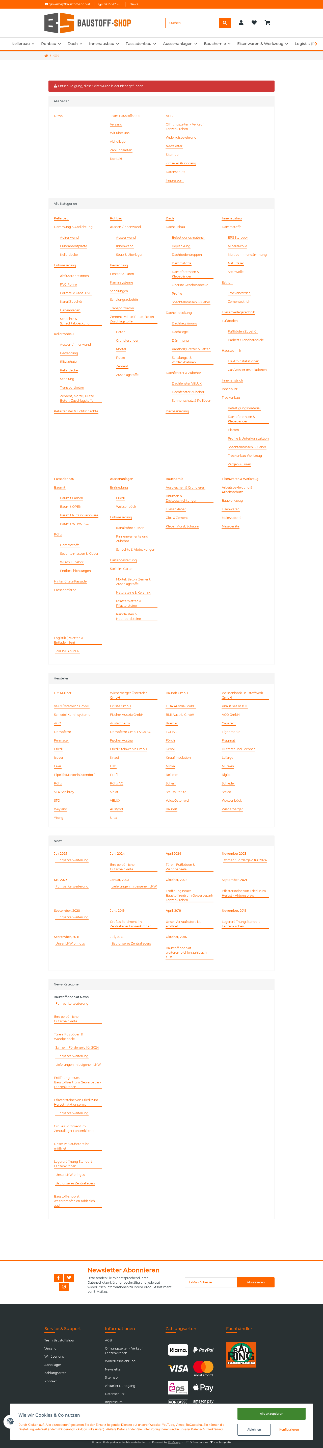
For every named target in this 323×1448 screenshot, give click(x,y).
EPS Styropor (238, 237)
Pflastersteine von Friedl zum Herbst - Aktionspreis (244, 893)
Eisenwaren (230, 509)
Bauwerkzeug (232, 500)
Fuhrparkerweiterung (72, 860)
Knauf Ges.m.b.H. (235, 706)
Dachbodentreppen (187, 255)
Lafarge (227, 757)
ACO (57, 723)
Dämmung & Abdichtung (73, 227)
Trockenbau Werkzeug (245, 456)
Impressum (174, 180)
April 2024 (173, 853)
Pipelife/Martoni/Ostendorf (74, 775)
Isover (58, 757)
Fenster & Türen (122, 274)
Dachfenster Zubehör (188, 392)
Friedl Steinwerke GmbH (128, 749)
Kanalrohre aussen (130, 528)
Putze (120, 358)
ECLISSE (172, 732)
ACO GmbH (231, 715)
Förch (170, 740)
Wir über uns (119, 133)
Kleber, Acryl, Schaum (182, 526)
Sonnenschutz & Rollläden (191, 400)
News (133, 4)
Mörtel (121, 349)
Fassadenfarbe (65, 590)
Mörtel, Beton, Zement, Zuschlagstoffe (133, 581)
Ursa (113, 818)
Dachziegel (180, 332)
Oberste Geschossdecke (190, 285)
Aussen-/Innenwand (75, 344)
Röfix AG (116, 783)
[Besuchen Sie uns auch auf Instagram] (64, 1287)
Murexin (228, 766)
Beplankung (181, 246)
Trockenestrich (239, 293)
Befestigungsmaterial (188, 237)
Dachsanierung (177, 411)
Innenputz (229, 389)
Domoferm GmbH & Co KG (130, 732)
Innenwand (124, 246)
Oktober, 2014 (176, 937)
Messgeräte (230, 526)
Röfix (58, 534)
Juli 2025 (60, 853)
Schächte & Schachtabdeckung (75, 321)
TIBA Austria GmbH (181, 706)
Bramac (172, 723)
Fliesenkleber (176, 509)
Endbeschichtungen (75, 571)
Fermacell (61, 740)
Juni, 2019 (117, 910)
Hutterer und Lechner (238, 749)
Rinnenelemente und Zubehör (132, 539)
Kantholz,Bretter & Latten (191, 349)
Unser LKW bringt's (70, 943)
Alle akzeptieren (271, 1413)
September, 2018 (66, 937)
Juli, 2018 (116, 937)
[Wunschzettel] (254, 23)
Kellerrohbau (64, 334)
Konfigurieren (289, 1429)
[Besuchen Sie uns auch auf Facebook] (58, 1278)
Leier (57, 766)
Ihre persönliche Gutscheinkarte (122, 867)
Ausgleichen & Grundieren (185, 487)
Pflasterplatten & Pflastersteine (128, 603)
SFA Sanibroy (64, 792)
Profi (114, 775)
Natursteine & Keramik (133, 592)
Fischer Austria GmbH (127, 715)
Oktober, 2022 (176, 880)
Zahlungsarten (121, 150)
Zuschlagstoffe (127, 375)
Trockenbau (231, 397)
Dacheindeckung (179, 313)
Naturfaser (236, 263)
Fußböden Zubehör (243, 331)
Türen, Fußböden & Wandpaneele (180, 867)
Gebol (170, 749)
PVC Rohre (68, 284)
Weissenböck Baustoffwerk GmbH (242, 695)
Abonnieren (256, 1282)
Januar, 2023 (119, 880)
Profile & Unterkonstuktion (248, 438)
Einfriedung (119, 487)
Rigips (226, 775)
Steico (226, 792)
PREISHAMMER (67, 651)
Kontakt (116, 159)
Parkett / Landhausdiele (246, 340)
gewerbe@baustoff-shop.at (69, 4)
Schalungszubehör (124, 299)
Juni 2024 (117, 853)
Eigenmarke (231, 732)
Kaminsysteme (121, 282)
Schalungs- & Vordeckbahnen (184, 360)
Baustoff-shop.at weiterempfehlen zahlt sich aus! (186, 952)
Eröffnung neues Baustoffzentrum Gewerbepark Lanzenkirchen (189, 895)
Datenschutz (175, 172)
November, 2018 (234, 910)
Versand (116, 124)
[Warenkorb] (270, 23)
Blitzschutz (68, 362)
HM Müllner (62, 693)
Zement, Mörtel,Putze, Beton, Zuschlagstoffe (132, 319)
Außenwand (69, 237)
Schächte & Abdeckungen (135, 549)
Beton (120, 332)
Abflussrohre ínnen (74, 276)
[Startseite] (46, 56)
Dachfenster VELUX (187, 383)
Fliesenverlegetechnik (238, 312)
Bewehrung (69, 353)
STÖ (57, 800)
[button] (241, 23)
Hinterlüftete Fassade (70, 581)
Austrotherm (120, 723)
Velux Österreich (178, 800)
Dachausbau (175, 227)
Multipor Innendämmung (247, 255)
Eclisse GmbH (120, 706)
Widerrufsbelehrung (181, 137)
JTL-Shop (174, 1442)
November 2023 (234, 853)
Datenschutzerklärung (105, 1282)
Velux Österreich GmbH (71, 706)
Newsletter (174, 146)
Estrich (227, 282)
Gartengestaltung (123, 560)
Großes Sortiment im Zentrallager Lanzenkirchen (130, 924)
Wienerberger (232, 809)
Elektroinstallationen (243, 361)
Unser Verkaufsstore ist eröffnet (183, 924)
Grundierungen (127, 340)
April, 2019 (173, 910)
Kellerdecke (69, 255)
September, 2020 (67, 910)
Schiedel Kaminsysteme (72, 715)
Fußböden (230, 321)
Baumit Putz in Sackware (79, 515)
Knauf (114, 757)
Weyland (60, 809)
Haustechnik (231, 350)
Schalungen (119, 291)
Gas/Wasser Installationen (247, 370)
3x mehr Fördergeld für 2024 (245, 860)
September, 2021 (234, 880)
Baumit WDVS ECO (74, 524)
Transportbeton (72, 387)
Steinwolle (236, 272)
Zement (122, 366)
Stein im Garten (121, 569)
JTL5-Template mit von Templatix (208, 1442)
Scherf (170, 783)
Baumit (59, 487)
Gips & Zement (177, 518)
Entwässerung (65, 265)
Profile (177, 293)
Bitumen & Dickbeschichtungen (181, 498)
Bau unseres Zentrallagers (131, 943)
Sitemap (172, 155)
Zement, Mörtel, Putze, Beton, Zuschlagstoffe (77, 398)
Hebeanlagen (70, 310)
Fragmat (228, 740)
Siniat (114, 792)
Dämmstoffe (181, 263)
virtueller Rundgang (181, 163)
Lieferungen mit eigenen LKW (134, 886)
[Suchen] (225, 23)
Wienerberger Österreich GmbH (129, 695)
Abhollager (118, 141)
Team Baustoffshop (125, 116)
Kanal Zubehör (71, 301)
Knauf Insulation (178, 757)
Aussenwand (126, 237)
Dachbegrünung (184, 323)
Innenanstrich (232, 380)
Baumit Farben (71, 498)
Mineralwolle (237, 246)
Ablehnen (254, 1429)
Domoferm (62, 732)
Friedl (120, 498)
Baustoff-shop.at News (71, 997)
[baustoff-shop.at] (92, 23)
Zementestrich (239, 301)
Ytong (58, 818)
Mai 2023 (60, 880)
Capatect (229, 723)
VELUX (115, 800)
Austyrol (116, 809)
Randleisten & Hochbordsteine (128, 616)
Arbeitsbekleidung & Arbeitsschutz (237, 490)
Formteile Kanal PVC (76, 293)
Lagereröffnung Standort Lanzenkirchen (241, 924)
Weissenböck (126, 507)
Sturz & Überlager (129, 255)
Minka (170, 766)
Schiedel (228, 783)
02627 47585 (111, 4)
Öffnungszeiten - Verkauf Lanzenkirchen (184, 126)
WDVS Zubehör (72, 562)
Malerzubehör (232, 518)
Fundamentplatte (73, 246)
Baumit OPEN (71, 507)
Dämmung (180, 340)
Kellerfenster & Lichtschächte (76, 411)
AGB (169, 116)
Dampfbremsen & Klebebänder (185, 274)
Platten (233, 430)
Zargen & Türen (239, 464)
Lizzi (113, 766)
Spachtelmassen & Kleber (191, 302)
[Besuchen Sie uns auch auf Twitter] (69, 1278)
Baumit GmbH (177, 693)
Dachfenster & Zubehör (183, 373)
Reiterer (172, 775)
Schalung (67, 379)
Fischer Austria (121, 740)
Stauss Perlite (176, 792)
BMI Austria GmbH (180, 715)
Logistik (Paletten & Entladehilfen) (68, 640)
